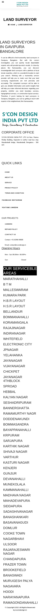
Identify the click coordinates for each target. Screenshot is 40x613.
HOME (7, 172)
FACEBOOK (6, 200)
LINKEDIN (14, 207)
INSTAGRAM (17, 200)
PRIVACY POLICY (11, 188)
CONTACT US (10, 234)
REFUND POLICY (11, 229)
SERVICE (8, 182)
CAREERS (8, 224)
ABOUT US (9, 177)
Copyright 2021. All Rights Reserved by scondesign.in (21, 608)
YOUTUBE (6, 207)
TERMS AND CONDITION (14, 193)
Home (12, 25)
